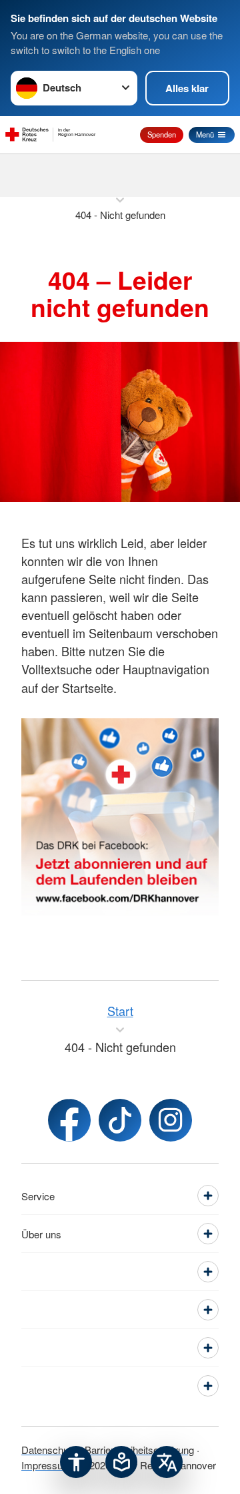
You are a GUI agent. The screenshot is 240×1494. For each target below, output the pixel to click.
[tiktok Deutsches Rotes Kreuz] (120, 1120)
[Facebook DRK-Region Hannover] (120, 817)
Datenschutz (49, 1450)
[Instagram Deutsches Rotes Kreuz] (170, 1120)
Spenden (161, 134)
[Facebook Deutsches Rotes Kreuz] (69, 1120)
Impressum (46, 1465)
